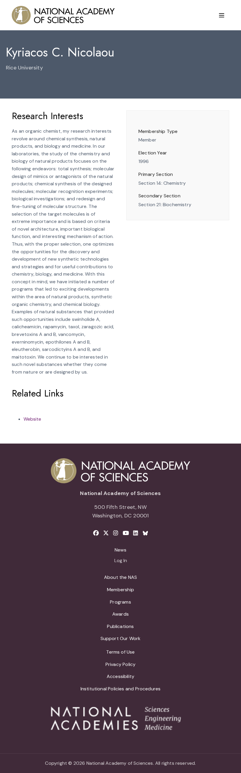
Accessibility (120, 676)
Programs (120, 602)
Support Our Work (121, 638)
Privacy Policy (121, 664)
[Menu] (221, 15)
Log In (120, 561)
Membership (120, 590)
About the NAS (120, 577)
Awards (120, 614)
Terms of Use (120, 652)
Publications (120, 626)
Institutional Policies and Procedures (121, 689)
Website (32, 419)
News (120, 550)
